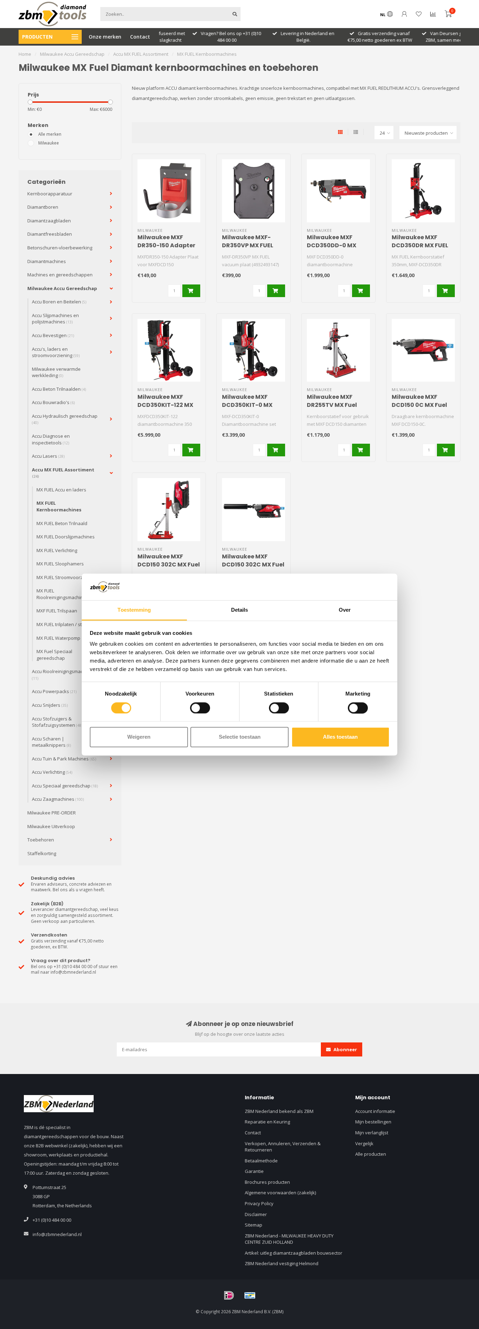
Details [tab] (239, 610)
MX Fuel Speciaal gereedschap (54, 654)
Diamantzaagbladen (49, 220)
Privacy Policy (259, 1203)
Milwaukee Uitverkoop (51, 826)
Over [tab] (345, 610)
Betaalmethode (261, 1160)
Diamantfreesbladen (49, 234)
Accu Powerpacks (54, 691)
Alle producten (370, 1154)
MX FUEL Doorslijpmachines (65, 536)
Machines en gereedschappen (60, 274)
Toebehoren (40, 840)
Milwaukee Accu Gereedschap (62, 288)
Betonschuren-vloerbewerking (59, 247)
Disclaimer (256, 1214)
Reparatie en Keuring (267, 1122)
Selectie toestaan (240, 737)
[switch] (200, 707)
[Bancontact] (250, 1295)
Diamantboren (42, 207)
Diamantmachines (46, 261)
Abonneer (344, 1049)
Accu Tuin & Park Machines (64, 759)
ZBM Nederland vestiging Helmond (281, 1263)
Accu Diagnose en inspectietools (51, 439)
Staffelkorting (41, 853)
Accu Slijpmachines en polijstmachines (55, 318)
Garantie (254, 1171)
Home (25, 54)
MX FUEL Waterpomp (58, 638)
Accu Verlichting (52, 772)
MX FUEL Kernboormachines (58, 506)
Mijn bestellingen (373, 1122)
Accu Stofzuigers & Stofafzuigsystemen (57, 722)
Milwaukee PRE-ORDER (51, 813)
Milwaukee (48, 143)
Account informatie (375, 1111)
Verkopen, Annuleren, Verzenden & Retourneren (283, 1146)
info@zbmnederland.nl (57, 1234)
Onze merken (105, 36)
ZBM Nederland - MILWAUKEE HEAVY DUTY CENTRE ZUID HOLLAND (289, 1239)
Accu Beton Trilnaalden (59, 389)
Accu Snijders (50, 705)
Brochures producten (267, 1182)
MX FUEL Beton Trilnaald (61, 523)
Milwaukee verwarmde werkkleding (56, 372)
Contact (140, 36)
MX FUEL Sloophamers (60, 564)
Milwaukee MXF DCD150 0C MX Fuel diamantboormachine (425, 405)
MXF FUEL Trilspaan (56, 611)
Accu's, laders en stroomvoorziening (56, 352)
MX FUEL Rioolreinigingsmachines (62, 594)
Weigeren (138, 737)
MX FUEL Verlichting (56, 550)
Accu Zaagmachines (58, 799)
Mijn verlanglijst (371, 1132)
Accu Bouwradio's (53, 402)
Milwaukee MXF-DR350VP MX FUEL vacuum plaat (247, 245)
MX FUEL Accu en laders (61, 489)
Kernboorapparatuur (49, 193)
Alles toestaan (340, 737)
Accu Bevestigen (53, 335)
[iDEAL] (229, 1295)
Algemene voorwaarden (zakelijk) (280, 1192)
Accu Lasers (48, 456)
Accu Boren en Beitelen (59, 301)
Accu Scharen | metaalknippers (51, 742)
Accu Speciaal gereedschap (65, 786)
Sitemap (253, 1225)
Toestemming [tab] (134, 610)
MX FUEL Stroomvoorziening (66, 577)
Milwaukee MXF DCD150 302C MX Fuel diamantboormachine (256, 564)
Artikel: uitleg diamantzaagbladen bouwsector (293, 1253)
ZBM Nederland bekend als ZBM (279, 1111)
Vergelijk (364, 1143)
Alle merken (49, 134)
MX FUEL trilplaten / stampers (67, 624)
